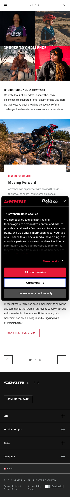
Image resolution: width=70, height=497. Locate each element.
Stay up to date (18, 399)
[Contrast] (47, 486)
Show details (51, 261)
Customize (33, 282)
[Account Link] (63, 5)
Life (35, 5)
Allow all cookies (35, 272)
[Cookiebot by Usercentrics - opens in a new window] (43, 201)
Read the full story (22, 333)
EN (8, 468)
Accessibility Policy (34, 488)
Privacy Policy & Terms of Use (12, 488)
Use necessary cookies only (35, 293)
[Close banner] (64, 201)
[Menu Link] (5, 5)
